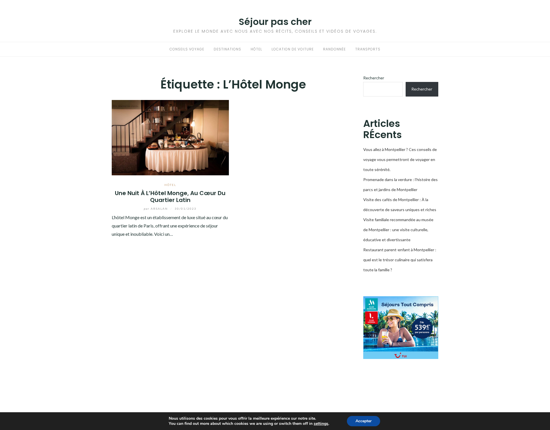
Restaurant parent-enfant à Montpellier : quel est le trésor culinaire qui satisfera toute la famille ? (399, 259)
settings (321, 423)
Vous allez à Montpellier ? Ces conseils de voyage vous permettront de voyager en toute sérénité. (400, 159)
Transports (367, 49)
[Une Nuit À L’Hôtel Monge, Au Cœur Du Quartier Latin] (170, 137)
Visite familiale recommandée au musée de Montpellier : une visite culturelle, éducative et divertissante (398, 229)
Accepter (363, 421)
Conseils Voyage (187, 49)
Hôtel (256, 49)
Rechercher (373, 77)
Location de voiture (293, 49)
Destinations (227, 49)
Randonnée (334, 49)
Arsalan (156, 208)
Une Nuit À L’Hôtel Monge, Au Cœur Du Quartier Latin (170, 196)
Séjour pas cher (275, 21)
